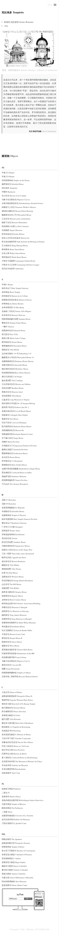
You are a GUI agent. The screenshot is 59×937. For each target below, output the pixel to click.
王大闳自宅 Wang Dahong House (15, 245)
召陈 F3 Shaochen (9, 500)
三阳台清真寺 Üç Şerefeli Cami (14, 823)
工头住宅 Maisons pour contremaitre (16, 218)
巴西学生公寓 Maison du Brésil (14, 753)
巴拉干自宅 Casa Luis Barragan (14, 422)
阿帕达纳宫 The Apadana (12, 839)
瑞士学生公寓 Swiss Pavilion (13, 750)
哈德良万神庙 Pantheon (11, 788)
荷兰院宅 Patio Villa (10, 334)
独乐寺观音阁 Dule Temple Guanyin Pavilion (19, 519)
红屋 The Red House (10, 572)
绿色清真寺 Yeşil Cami (11, 773)
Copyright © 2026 (17, 929)
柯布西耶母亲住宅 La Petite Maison (16, 372)
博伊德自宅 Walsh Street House (14, 257)
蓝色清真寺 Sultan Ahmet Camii (14, 885)
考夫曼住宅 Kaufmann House (13, 626)
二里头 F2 (6, 792)
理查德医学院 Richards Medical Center (17, 434)
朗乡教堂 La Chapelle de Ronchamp (16, 727)
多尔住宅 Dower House (11, 457)
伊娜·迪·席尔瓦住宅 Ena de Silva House (17, 742)
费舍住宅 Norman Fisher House (14, 323)
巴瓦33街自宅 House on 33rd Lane (15, 746)
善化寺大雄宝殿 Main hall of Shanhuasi (17, 723)
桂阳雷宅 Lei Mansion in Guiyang (15, 611)
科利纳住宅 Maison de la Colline (15, 296)
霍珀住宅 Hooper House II (12, 638)
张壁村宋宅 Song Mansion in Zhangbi (17, 619)
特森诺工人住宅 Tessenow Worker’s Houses (19, 207)
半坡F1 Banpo (7, 284)
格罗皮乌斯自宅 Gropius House (14, 592)
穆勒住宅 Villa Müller (10, 565)
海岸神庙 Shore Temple (11, 292)
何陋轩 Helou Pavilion (10, 441)
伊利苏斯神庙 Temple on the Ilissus (16, 180)
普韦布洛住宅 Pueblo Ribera (13, 234)
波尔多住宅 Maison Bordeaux (13, 561)
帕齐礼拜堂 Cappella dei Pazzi (14, 557)
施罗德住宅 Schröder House (13, 184)
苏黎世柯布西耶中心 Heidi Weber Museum (19, 622)
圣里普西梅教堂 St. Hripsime (13, 507)
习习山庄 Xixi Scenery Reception (15, 484)
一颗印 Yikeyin (8, 326)
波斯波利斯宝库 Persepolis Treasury (16, 843)
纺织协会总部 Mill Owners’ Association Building (21, 603)
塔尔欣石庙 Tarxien (9, 538)
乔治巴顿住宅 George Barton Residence (17, 580)
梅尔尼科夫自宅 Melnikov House (15, 369)
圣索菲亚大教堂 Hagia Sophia (14, 862)
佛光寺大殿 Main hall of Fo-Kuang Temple (18, 704)
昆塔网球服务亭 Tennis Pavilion (14, 480)
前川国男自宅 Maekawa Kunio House (16, 426)
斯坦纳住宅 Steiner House (12, 342)
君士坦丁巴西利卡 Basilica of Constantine (18, 850)
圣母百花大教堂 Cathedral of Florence (17, 854)
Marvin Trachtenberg (42, 131)
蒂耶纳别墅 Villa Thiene (11, 569)
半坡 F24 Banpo (8, 176)
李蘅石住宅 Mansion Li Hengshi (14, 607)
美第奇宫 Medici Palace (11, 796)
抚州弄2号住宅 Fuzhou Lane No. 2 (15, 407)
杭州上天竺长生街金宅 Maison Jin (15, 238)
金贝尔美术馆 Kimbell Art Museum (16, 819)
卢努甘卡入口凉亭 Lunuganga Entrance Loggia (20, 264)
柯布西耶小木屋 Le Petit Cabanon (15, 226)
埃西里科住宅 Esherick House (13, 330)
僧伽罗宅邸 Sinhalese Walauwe (14, 476)
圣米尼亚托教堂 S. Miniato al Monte (16, 734)
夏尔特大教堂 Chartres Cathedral (15, 870)
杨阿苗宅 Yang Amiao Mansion (14, 615)
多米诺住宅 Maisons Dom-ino (13, 315)
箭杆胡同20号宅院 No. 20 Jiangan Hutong (18, 403)
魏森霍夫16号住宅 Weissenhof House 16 (18, 357)
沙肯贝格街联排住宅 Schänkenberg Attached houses (22, 203)
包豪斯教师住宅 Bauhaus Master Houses (18, 361)
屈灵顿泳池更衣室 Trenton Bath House (17, 649)
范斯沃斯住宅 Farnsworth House (14, 365)
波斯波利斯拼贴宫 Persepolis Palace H (17, 696)
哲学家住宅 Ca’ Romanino (12, 461)
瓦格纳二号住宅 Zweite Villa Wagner (16, 311)
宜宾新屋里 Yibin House (11, 395)
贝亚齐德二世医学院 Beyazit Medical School (20, 676)
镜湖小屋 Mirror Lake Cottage (13, 338)
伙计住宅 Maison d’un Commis (14, 195)
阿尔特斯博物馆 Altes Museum (14, 881)
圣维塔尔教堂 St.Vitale (11, 715)
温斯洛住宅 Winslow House (13, 576)
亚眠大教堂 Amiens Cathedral (13, 873)
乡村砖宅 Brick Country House (14, 599)
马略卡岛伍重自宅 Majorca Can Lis (16, 199)
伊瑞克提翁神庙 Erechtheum (13, 534)
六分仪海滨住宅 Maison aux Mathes (16, 384)
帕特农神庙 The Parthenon (12, 808)
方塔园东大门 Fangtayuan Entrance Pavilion (19, 445)
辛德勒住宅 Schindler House (13, 511)
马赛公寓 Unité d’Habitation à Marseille (17, 877)
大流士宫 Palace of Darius (12, 692)
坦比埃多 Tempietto (9, 188)
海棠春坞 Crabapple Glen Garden (15, 415)
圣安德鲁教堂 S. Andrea (11, 858)
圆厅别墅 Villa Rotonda (11, 719)
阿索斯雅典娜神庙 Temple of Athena (16, 672)
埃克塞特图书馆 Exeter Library (14, 657)
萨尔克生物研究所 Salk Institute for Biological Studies (23, 241)
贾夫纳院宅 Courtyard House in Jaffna (17, 472)
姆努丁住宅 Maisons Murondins (14, 222)
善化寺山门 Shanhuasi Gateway (14, 523)
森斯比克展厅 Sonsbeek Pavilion (15, 449)
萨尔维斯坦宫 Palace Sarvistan (14, 711)
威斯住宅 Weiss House (10, 645)
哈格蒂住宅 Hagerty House (12, 596)
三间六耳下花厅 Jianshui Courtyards (16, 738)
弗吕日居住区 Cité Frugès (12, 376)
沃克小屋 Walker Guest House (13, 253)
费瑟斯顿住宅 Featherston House (15, 453)
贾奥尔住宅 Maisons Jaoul (12, 392)
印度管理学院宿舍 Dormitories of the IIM (18, 653)
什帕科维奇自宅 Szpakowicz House (16, 546)
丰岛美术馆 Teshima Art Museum (15, 765)
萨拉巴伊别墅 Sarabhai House (14, 542)
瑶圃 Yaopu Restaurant (11, 668)
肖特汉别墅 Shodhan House (13, 388)
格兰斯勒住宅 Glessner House (13, 707)
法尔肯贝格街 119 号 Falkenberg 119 (16, 353)
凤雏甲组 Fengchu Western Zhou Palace (17, 700)
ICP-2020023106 (42, 929)
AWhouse (30, 929)
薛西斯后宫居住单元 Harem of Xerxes (17, 299)
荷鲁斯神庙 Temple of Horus (13, 846)
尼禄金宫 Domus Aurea (11, 530)
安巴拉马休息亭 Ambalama (12, 268)
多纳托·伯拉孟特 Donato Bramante (18, 22)
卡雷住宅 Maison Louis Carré (13, 634)
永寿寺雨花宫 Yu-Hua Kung (13, 307)
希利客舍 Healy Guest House (13, 249)
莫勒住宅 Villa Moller (10, 349)
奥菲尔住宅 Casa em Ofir (11, 665)
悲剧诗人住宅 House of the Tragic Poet (17, 549)
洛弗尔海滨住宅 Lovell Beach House (16, 411)
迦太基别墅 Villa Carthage (12, 380)
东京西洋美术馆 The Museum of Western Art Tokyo (22, 761)
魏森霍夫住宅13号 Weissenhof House (16, 215)
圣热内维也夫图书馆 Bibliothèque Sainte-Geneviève (22, 800)
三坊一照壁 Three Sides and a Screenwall (18, 553)
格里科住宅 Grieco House (12, 642)
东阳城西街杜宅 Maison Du (13, 430)
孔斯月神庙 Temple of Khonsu (14, 804)
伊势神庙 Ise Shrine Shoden (12, 303)
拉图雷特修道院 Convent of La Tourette (17, 815)
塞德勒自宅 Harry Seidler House (14, 464)
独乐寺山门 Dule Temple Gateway (15, 288)
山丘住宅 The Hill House (11, 584)
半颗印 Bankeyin (8, 191)
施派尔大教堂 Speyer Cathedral (14, 866)
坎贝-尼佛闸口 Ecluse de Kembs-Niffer (17, 630)
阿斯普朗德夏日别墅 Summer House (16, 319)
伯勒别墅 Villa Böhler (10, 588)
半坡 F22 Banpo (8, 172)
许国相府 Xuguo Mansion (12, 230)
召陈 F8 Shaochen (9, 503)
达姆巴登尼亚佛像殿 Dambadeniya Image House (21, 468)
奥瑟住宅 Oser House (10, 419)
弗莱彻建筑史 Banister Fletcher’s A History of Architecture (32, 70)
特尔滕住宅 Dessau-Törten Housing (19, 211)
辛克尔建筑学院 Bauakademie (14, 769)
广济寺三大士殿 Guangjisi (12, 527)
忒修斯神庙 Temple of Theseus (14, 515)
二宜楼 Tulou (7, 812)
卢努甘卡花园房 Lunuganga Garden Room (18, 261)
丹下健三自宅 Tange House (12, 438)
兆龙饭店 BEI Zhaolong (11, 730)
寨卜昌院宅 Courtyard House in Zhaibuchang (19, 757)
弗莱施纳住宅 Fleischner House (14, 345)
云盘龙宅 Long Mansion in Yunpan (16, 399)
